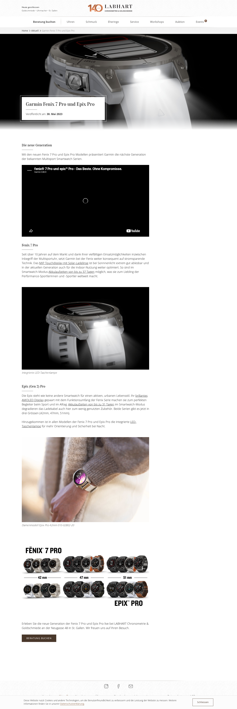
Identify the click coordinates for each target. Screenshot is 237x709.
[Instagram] (106, 686)
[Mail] (131, 686)
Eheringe (113, 22)
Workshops (157, 22)
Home (25, 30)
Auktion (180, 22)
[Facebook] (118, 686)
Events (200, 22)
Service (134, 22)
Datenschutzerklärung (72, 703)
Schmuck (91, 22)
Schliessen (203, 702)
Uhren (70, 22)
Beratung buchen (44, 22)
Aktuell (35, 30)
